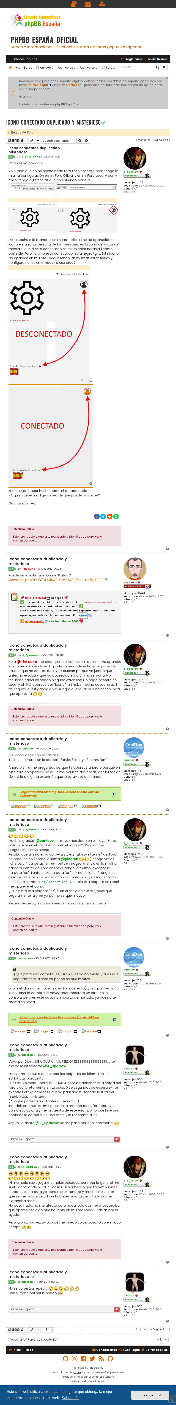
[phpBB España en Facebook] (84, 1358)
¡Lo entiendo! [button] (150, 1395)
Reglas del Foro (21, 132)
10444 (141, 593)
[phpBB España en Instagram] (75, 1358)
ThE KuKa (130, 582)
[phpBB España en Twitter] (92, 1358)
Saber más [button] (70, 1398)
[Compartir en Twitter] (103, 516)
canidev (129, 760)
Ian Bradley (96, 1368)
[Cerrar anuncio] (167, 77)
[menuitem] (74, 4)
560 (140, 1079)
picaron (129, 1068)
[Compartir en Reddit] (110, 516)
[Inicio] (35, 21)
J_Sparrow (131, 171)
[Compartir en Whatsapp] (116, 516)
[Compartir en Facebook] (97, 516)
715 (139, 770)
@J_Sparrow (54, 1066)
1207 (140, 182)
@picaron (69, 859)
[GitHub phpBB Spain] (66, 1358)
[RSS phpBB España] (101, 1358)
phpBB (77, 1372)
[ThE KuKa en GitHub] (110, 1358)
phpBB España (105, 1376)
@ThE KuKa (27, 661)
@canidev (45, 840)
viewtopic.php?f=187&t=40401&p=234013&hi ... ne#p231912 (56, 580)
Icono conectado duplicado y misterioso (53, 122)
